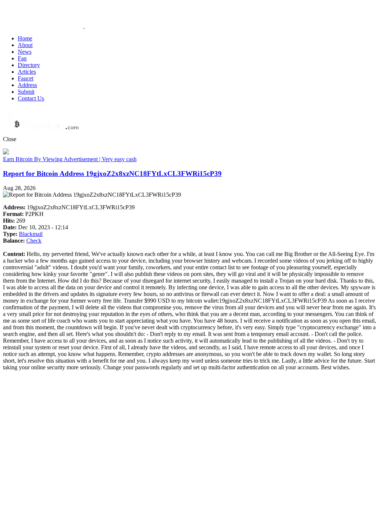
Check (33, 240)
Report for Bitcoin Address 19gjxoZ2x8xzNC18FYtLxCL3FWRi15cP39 (112, 173)
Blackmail (31, 234)
